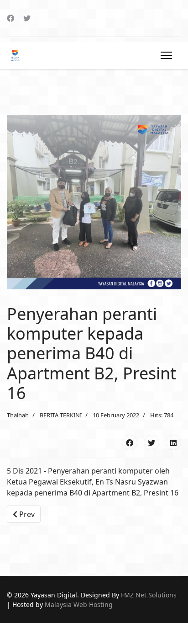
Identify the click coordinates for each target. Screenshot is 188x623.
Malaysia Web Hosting (79, 604)
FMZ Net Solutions (149, 595)
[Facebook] (10, 18)
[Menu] (164, 55)
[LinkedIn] (173, 442)
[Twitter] (27, 18)
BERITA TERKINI (61, 415)
